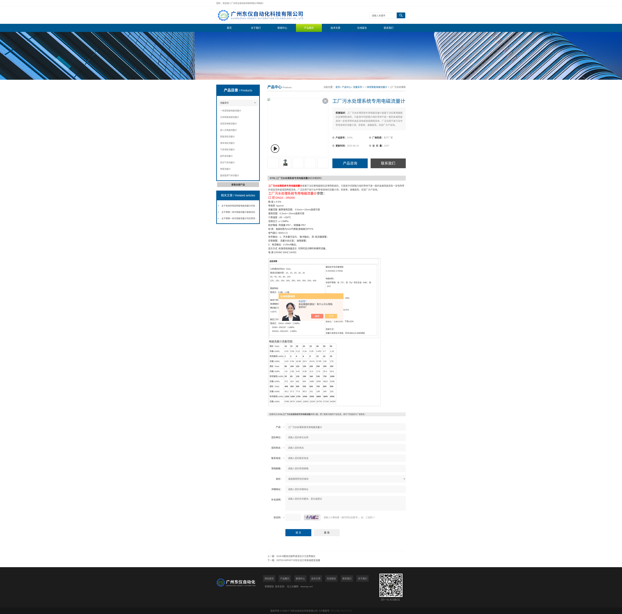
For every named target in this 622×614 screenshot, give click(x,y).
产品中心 (346, 87)
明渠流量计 (225, 169)
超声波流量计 (226, 156)
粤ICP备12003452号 (341, 610)
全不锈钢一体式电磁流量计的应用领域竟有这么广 (244, 218)
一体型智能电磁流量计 (230, 110)
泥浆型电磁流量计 (228, 123)
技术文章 (335, 27)
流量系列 (224, 103)
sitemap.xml (306, 586)
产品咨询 (350, 163)
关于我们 (256, 27)
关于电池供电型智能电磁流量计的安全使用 (241, 206)
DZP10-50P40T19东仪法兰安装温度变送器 (298, 560)
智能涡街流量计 (227, 136)
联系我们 (388, 27)
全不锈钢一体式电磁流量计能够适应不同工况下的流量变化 (248, 212)
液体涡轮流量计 (227, 143)
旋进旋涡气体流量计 (229, 175)
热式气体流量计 (227, 162)
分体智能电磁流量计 (229, 117)
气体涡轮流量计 (227, 149)
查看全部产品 (238, 184)
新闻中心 (282, 27)
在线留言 (362, 27)
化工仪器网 (292, 586)
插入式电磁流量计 (228, 130)
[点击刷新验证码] (312, 517)
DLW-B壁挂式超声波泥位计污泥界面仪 (295, 556)
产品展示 (309, 27)
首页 (229, 27)
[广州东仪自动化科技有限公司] (264, 15)
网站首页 (269, 578)
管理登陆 (269, 586)
